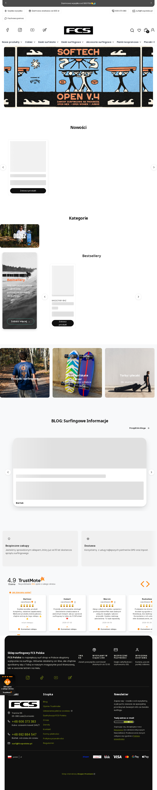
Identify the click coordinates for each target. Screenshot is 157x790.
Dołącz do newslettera (128, 722)
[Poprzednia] (6, 3)
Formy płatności (51, 733)
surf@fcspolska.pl (144, 11)
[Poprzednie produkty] (3, 167)
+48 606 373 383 (24, 722)
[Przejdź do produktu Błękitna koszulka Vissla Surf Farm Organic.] (63, 280)
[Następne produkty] (154, 167)
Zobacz (19, 246)
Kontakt (47, 729)
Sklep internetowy (77, 774)
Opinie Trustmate (52, 706)
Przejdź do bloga (137, 428)
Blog (45, 701)
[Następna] (151, 3)
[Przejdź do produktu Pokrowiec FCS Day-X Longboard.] (28, 165)
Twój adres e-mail (124, 717)
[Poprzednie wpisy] (8, 472)
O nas (46, 720)
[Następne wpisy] (151, 472)
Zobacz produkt (28, 190)
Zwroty (46, 724)
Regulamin (48, 743)
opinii (43, 584)
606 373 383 (120, 11)
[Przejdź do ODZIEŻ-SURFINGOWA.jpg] (19, 236)
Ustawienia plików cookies (56, 710)
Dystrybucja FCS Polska (54, 715)
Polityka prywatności (53, 738)
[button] (142, 584)
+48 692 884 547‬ (24, 734)
